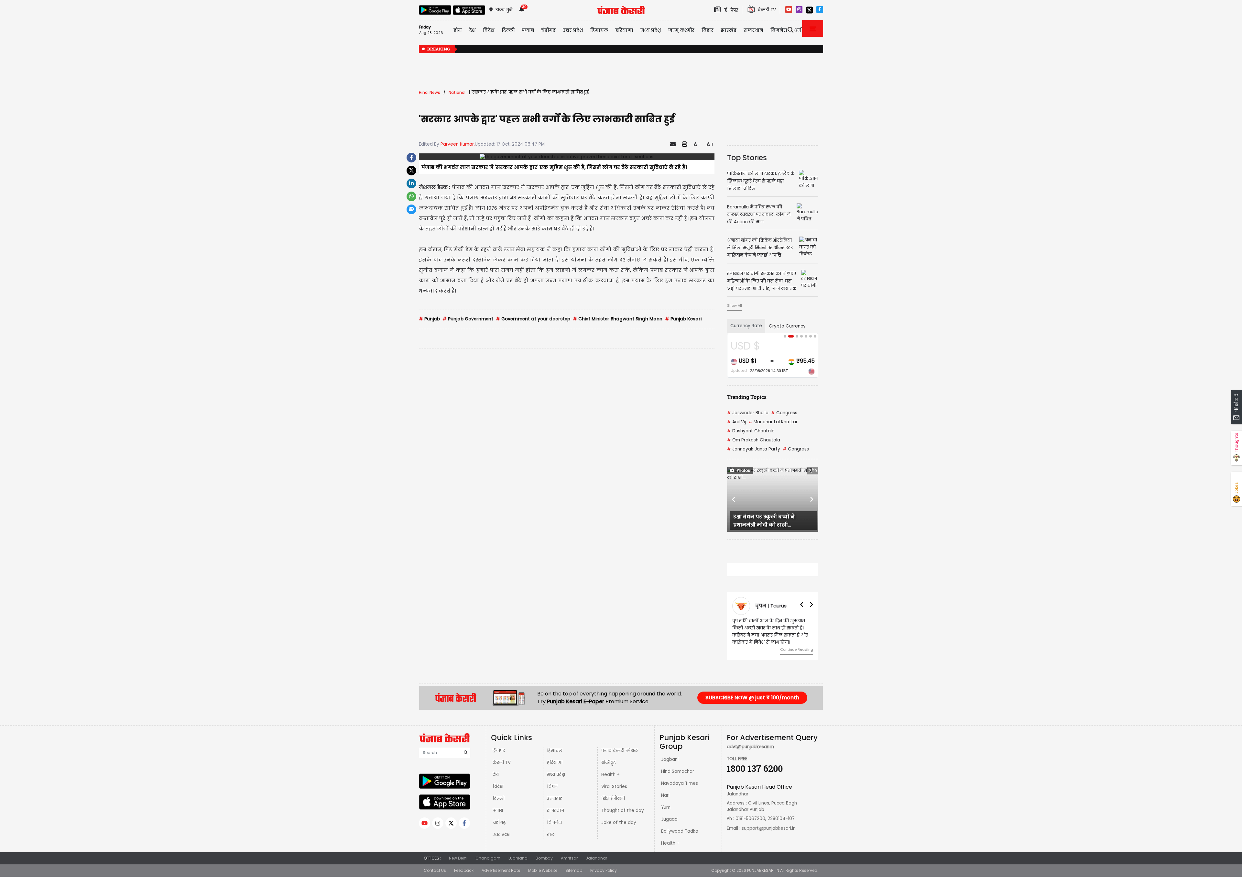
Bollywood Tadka (679, 831)
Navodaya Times (679, 783)
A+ (710, 144)
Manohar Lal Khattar (773, 422)
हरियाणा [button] (624, 30)
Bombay (544, 858)
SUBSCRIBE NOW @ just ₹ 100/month (752, 697)
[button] (734, 499)
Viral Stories (614, 786)
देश (496, 775)
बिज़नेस (554, 822)
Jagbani (670, 759)
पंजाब (498, 810)
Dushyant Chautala (751, 431)
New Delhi (458, 858)
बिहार (708, 30)
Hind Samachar (677, 771)
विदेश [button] (489, 30)
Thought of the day (622, 810)
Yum (665, 807)
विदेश (498, 786)
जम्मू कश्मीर (681, 30)
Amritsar (569, 858)
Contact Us (435, 870)
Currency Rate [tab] (746, 326)
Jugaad (669, 819)
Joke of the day (618, 822)
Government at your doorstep (533, 319)
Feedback (464, 870)
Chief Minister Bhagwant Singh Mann (617, 319)
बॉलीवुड (608, 763)
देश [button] (472, 30)
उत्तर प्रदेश (573, 30)
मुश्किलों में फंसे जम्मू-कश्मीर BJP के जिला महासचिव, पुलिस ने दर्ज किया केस (812, 49)
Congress (784, 413)
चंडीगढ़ (499, 822)
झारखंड (728, 30)
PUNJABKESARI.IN (763, 870)
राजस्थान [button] (753, 30)
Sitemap (573, 870)
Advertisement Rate (501, 870)
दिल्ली (508, 30)
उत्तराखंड (554, 798)
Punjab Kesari (683, 319)
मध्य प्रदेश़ (650, 30)
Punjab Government (467, 319)
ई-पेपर (499, 751)
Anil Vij (736, 422)
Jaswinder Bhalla (747, 413)
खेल (551, 834)
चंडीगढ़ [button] (548, 30)
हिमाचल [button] (599, 30)
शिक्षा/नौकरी (613, 798)
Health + (610, 775)
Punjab (429, 319)
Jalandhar (596, 858)
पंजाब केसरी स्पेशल (619, 751)
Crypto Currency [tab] (787, 326)
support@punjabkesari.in (769, 828)
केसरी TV (502, 763)
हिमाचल (554, 751)
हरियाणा (554, 763)
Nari (665, 795)
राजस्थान (555, 810)
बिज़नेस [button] (778, 30)
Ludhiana (518, 858)
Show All (734, 305)
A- (696, 144)
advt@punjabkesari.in (750, 747)
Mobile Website (542, 870)
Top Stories (747, 157)
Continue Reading (796, 649)
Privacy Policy (603, 870)
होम (457, 30)
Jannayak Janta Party (753, 449)
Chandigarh (487, 858)
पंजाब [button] (528, 30)
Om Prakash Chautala (753, 440)
